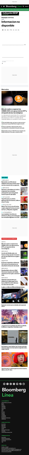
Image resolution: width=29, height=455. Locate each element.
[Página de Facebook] (4, 384)
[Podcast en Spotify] (24, 384)
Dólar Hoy (3, 426)
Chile (2, 409)
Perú (2, 410)
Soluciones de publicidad (6, 451)
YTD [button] (11, 30)
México (2, 405)
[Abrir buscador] (23, 6)
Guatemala (3, 419)
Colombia (3, 407)
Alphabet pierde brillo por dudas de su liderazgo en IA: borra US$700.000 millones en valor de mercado (9, 282)
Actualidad (3, 427)
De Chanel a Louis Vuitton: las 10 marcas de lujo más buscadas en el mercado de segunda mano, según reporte (14, 348)
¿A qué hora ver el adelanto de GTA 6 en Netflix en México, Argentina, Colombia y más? (13, 326)
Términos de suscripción (6, 439)
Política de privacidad (5, 438)
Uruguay (3, 414)
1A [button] (13, 30)
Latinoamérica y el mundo (6, 402)
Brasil (2, 403)
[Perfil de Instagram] (14, 384)
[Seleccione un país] (3, 6)
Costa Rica (3, 415)
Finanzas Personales (5, 429)
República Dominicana (5, 417)
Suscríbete (3, 437)
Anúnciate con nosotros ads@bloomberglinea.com (11, 449)
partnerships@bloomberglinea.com (8, 448)
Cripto (2, 428)
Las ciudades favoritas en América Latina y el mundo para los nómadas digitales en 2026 (10, 215)
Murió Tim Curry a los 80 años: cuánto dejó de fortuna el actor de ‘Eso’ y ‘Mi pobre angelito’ (10, 208)
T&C (2, 442)
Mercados (5, 89)
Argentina (3, 406)
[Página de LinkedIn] (17, 384)
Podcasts (3, 431)
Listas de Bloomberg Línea (6, 432)
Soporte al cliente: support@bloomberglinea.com (11, 450)
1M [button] (5, 30)
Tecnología (3, 440)
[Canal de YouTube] (11, 384)
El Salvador (3, 416)
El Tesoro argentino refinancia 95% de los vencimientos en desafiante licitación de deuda (12, 127)
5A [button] (18, 30)
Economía (3, 424)
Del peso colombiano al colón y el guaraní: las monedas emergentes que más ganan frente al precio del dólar (10, 192)
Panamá (3, 413)
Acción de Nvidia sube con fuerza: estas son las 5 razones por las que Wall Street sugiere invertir (13, 123)
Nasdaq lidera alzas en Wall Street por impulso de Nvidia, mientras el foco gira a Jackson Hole (13, 131)
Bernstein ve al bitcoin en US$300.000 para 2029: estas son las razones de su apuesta (10, 183)
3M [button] (7, 30)
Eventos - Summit (4, 447)
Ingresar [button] (26, 6)
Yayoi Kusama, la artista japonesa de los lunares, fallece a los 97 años (10, 200)
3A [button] (16, 30)
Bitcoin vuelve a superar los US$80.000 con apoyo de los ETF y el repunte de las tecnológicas (14, 111)
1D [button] (2, 30)
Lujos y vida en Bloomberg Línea (12, 287)
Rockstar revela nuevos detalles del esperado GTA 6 (13, 305)
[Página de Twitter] (7, 384)
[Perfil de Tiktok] (20, 384)
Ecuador (3, 412)
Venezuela (3, 408)
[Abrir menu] (1, 6)
